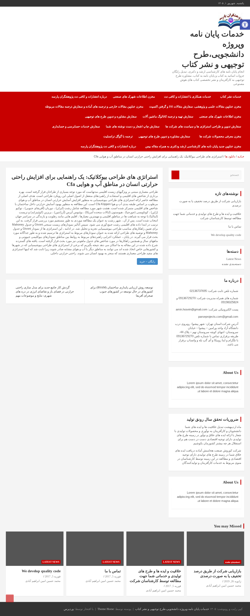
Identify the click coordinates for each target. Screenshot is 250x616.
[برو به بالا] (10, 598)
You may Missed (227, 526)
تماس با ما (234, 226)
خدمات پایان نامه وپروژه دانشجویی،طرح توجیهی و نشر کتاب (172, 609)
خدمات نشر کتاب (230, 96)
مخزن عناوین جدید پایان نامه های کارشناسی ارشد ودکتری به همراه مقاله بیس (193, 146)
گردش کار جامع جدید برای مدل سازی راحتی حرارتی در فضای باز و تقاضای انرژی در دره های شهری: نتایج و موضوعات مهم (45, 291)
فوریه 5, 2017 (173, 586)
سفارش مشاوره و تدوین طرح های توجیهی (111, 116)
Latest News (233, 258)
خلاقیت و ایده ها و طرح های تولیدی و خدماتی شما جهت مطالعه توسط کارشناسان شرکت (155, 576)
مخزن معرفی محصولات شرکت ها (220, 136)
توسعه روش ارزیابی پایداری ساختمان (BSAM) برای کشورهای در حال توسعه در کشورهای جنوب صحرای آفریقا (121, 291)
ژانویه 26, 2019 (232, 581)
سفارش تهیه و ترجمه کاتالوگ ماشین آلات (168, 116)
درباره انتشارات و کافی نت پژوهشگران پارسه (79, 96)
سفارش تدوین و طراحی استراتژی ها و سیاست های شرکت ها (203, 126)
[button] (245, 25)
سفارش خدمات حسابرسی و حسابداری (76, 126)
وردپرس (69, 609)
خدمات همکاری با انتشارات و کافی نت (187, 96)
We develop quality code (226, 234)
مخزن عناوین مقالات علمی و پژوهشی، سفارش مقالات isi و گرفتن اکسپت (195, 106)
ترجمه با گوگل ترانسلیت (118, 136)
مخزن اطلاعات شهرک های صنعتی (134, 96)
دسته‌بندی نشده (231, 264)
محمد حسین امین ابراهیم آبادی (223, 585)
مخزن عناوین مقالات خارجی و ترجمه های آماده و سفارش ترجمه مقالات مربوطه (94, 106)
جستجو (175, 175)
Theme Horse (105, 609)
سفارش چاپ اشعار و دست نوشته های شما (133, 126)
